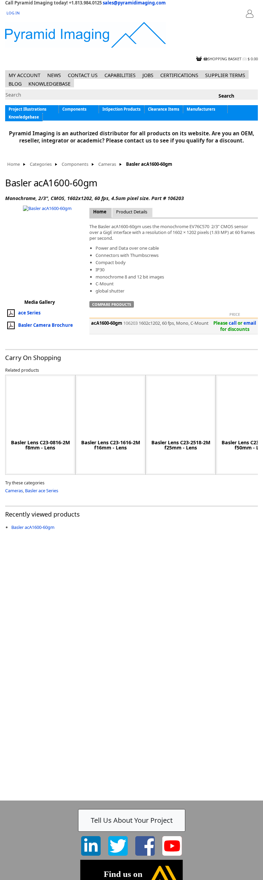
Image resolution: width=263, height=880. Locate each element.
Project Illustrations (28, 109)
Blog (15, 83)
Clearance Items (163, 109)
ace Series (29, 312)
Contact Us (83, 75)
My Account (24, 75)
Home (13, 164)
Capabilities (120, 75)
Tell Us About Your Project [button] (132, 820)
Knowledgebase (49, 83)
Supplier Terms (225, 75)
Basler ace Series (41, 490)
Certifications (179, 75)
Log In (13, 12)
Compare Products (111, 304)
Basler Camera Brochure (45, 325)
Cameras (107, 164)
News (54, 75)
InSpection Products (121, 109)
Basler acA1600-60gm (32, 527)
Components (74, 109)
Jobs (147, 75)
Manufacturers (201, 109)
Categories (41, 164)
